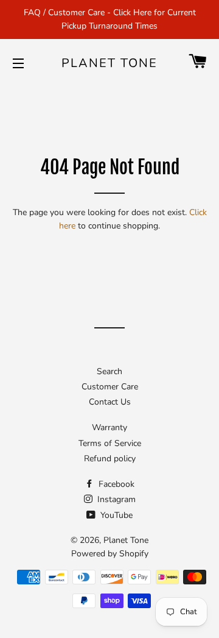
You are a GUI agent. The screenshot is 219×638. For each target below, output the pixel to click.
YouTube (115, 515)
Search (109, 371)
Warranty (109, 427)
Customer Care (110, 386)
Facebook (115, 484)
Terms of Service (109, 443)
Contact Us (110, 402)
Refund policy (110, 458)
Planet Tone (109, 63)
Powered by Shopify (109, 553)
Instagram (115, 499)
